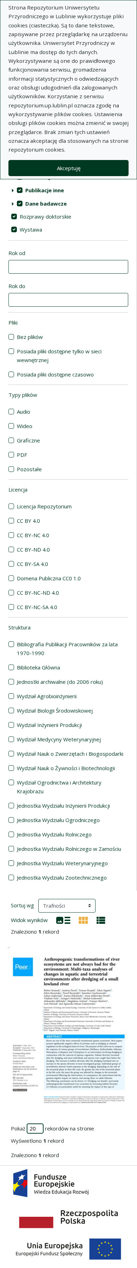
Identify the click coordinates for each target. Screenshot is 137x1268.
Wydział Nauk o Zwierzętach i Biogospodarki (70, 753)
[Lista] (63, 919)
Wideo (24, 425)
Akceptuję (68, 168)
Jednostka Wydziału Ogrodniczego (58, 819)
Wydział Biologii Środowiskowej (55, 710)
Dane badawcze (46, 203)
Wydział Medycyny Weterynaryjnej (59, 739)
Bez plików (30, 336)
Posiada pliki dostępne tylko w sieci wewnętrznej (59, 355)
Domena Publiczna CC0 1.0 (49, 578)
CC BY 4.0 (28, 520)
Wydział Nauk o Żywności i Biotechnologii (66, 768)
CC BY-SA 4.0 (32, 563)
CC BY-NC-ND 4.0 (38, 592)
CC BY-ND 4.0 (33, 549)
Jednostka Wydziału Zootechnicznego (62, 877)
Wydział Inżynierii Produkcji (49, 724)
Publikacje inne (44, 190)
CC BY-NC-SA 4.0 (37, 606)
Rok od (16, 252)
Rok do (16, 285)
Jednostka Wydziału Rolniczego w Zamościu (69, 848)
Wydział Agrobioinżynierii (47, 696)
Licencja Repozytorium (44, 506)
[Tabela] (101, 919)
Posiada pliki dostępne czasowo (55, 374)
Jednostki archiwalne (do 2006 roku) (60, 681)
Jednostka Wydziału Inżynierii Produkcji (63, 805)
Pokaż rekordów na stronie (52, 1128)
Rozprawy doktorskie (45, 216)
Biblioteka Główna (38, 667)
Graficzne (28, 440)
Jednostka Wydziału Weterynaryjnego (62, 863)
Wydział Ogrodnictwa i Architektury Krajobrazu (59, 787)
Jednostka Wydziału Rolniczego (54, 834)
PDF (22, 454)
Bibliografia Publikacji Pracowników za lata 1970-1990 (67, 648)
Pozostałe (29, 469)
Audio (23, 411)
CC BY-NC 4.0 (33, 535)
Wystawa (31, 229)
